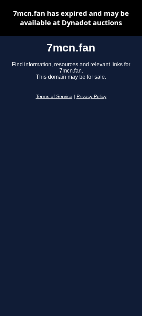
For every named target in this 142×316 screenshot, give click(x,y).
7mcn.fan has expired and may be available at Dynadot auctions (71, 18)
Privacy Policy (91, 96)
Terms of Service (54, 96)
